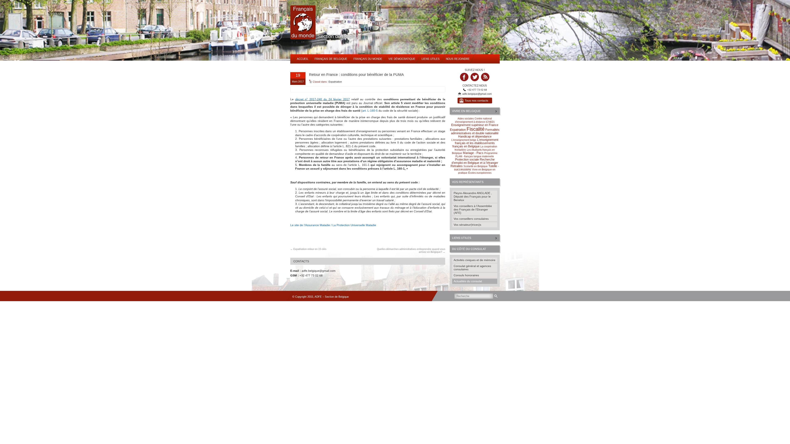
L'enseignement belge (463, 140)
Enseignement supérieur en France (474, 125)
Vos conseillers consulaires (471, 218)
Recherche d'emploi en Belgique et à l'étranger (475, 161)
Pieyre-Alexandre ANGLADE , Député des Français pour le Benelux (473, 196)
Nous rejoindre (458, 58)
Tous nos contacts (476, 100)
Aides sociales (466, 118)
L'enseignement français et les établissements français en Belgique (475, 143)
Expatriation (335, 81)
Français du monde (367, 58)
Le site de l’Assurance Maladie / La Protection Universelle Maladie (333, 225)
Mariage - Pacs (473, 153)
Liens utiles (431, 58)
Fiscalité (475, 129)
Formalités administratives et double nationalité (475, 131)
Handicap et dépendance (474, 136)
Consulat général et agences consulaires (472, 267)
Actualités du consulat (468, 281)
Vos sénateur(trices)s (467, 224)
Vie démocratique (401, 58)
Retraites (457, 166)
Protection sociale (467, 159)
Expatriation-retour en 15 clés (309, 249)
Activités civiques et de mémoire (474, 260)
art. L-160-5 (370, 110)
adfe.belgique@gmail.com (319, 270)
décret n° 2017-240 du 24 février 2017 (322, 99)
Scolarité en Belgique (476, 166)
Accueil (302, 58)
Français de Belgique (331, 58)
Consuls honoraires (466, 275)
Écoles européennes (479, 172)
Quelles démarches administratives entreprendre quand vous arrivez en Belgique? (411, 250)
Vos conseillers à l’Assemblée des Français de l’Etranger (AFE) (473, 209)
